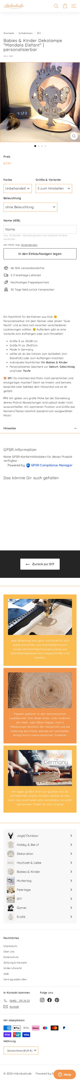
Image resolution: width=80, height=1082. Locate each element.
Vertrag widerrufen (15, 979)
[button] (40, 220)
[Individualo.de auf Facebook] (49, 1000)
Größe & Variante (48, 180)
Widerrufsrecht (12, 968)
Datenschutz (11, 957)
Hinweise (9, 428)
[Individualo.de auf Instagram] (42, 1000)
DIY (39, 33)
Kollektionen (25, 33)
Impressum (10, 946)
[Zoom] (74, 136)
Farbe (7, 180)
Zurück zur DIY (43, 564)
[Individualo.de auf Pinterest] (57, 1000)
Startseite (8, 33)
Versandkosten (29, 244)
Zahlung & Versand (15, 962)
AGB (6, 973)
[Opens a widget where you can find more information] (64, 1075)
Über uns (9, 951)
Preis (6, 156)
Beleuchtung (12, 198)
